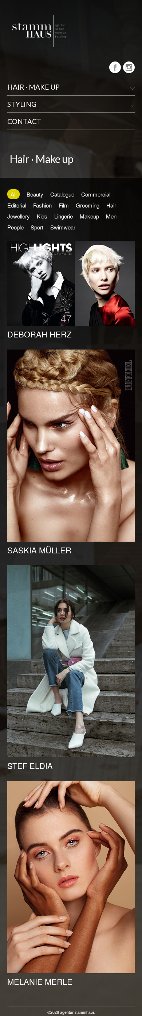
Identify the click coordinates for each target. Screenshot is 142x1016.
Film (64, 205)
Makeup (89, 216)
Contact (24, 121)
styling (21, 104)
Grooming (87, 205)
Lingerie (63, 216)
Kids (42, 216)
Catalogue (62, 194)
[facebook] (115, 67)
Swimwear (62, 227)
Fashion (42, 205)
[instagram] (129, 67)
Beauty (35, 194)
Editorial (16, 205)
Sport (37, 227)
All (13, 194)
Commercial (95, 194)
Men (111, 216)
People (15, 227)
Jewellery (18, 216)
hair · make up (33, 87)
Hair (111, 205)
